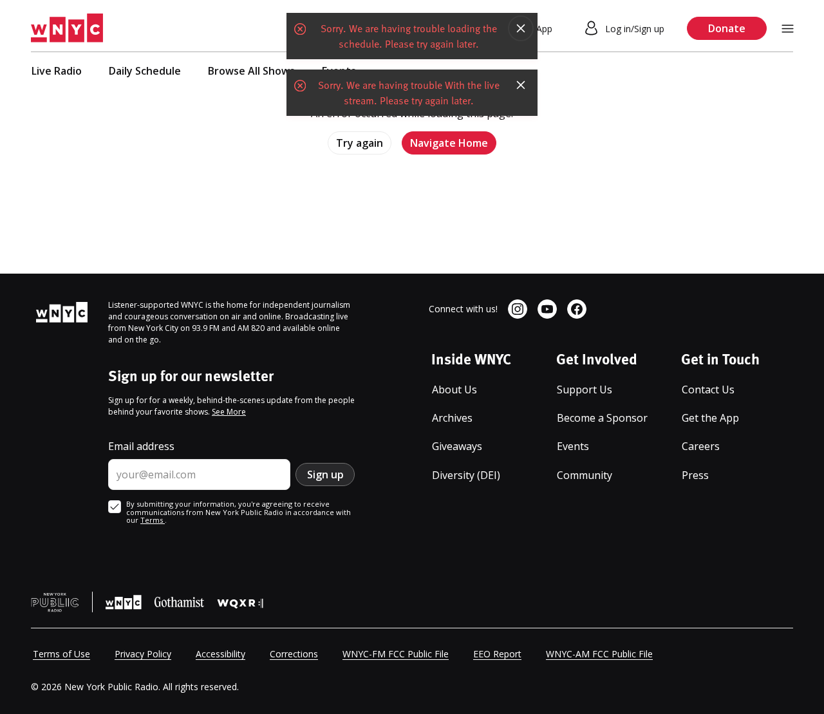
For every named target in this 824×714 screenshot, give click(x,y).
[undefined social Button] (517, 309)
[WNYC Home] (67, 28)
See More (229, 411)
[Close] (521, 28)
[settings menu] (787, 28)
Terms (152, 520)
